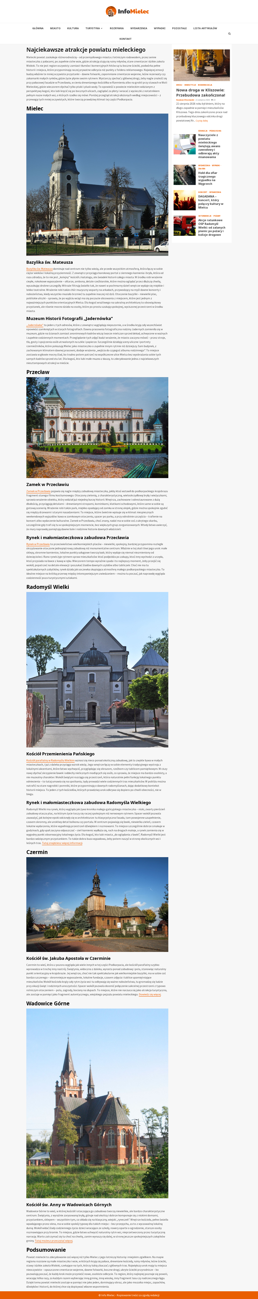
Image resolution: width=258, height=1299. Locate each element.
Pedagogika (215, 131)
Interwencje (205, 216)
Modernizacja (205, 85)
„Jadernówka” (34, 325)
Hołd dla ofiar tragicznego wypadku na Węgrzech (185, 175)
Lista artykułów (205, 28)
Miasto (55, 28)
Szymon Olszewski (185, 99)
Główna (38, 28)
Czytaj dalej (202, 120)
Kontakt (126, 38)
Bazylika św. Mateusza (39, 268)
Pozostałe (179, 28)
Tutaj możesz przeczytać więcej (53, 1240)
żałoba (201, 169)
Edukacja (203, 131)
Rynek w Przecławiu (38, 544)
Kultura (73, 28)
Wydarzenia (138, 28)
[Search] (229, 33)
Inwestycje (190, 85)
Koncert (203, 192)
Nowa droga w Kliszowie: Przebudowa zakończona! (202, 65)
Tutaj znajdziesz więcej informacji (62, 843)
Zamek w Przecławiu (38, 491)
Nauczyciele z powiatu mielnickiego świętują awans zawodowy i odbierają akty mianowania (185, 144)
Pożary (216, 216)
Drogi (179, 85)
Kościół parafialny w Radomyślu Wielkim (50, 760)
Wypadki (160, 28)
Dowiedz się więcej (150, 994)
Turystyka (92, 28)
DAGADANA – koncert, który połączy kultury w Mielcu (185, 200)
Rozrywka (117, 28)
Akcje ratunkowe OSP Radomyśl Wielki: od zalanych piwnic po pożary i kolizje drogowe (185, 226)
